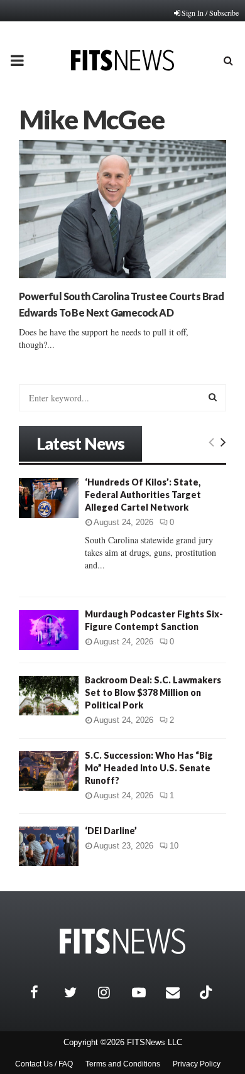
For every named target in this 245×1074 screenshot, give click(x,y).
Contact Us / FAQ (44, 1064)
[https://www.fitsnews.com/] (122, 941)
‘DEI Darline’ (111, 830)
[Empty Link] (211, 441)
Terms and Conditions (122, 1064)
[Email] (179, 992)
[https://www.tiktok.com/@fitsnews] (207, 992)
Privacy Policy (196, 1064)
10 (174, 845)
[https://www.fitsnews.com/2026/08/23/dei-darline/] (49, 846)
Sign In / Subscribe (210, 13)
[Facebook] (44, 992)
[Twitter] (78, 992)
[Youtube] (146, 992)
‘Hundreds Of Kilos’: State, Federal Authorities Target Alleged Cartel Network (143, 495)
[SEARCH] (212, 397)
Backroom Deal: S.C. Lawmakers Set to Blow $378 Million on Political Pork (153, 692)
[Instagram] (112, 992)
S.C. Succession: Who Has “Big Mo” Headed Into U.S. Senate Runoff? (149, 768)
